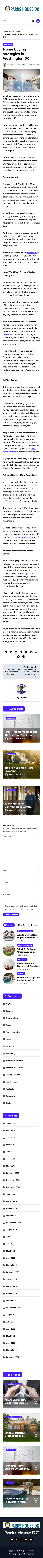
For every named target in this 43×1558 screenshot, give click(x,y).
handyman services (30, 573)
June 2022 (10, 1329)
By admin (10, 65)
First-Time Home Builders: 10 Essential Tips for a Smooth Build (21, 735)
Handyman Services (14, 1060)
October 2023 (12, 1215)
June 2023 (10, 1244)
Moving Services (13, 1074)
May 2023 (10, 1251)
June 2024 (10, 1194)
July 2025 (10, 1152)
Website (6, 894)
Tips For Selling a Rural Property (19, 769)
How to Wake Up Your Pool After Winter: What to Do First (28, 980)
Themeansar (28, 1554)
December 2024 (13, 1180)
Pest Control (11, 1082)
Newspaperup (14, 1554)
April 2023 (10, 1258)
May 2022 (10, 1336)
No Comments (34, 65)
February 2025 (12, 1173)
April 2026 (10, 1137)
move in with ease (11, 334)
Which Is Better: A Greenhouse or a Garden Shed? (26, 952)
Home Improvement (25, 931)
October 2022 (12, 1300)
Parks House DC (21, 1533)
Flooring (9, 1039)
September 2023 (13, 1222)
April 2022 (10, 1343)
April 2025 (10, 1159)
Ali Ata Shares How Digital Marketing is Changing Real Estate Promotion (28, 938)
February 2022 (12, 1357)
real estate (32, 252)
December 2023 (13, 1201)
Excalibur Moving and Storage (20, 537)
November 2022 (13, 1293)
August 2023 (11, 1229)
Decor (8, 1025)
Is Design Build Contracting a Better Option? (17, 807)
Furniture (10, 1046)
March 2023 (11, 1265)
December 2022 (13, 1286)
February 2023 (12, 1272)
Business (21, 974)
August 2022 (11, 1314)
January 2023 (12, 1279)
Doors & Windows (13, 1032)
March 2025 (11, 1166)
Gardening (10, 1053)
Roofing (9, 1103)
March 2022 (11, 1350)
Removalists (11, 1096)
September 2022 (13, 1307)
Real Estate (8, 44)
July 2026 (10, 1123)
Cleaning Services (13, 1018)
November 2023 (13, 1208)
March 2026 (11, 1144)
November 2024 (13, 1187)
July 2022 (10, 1322)
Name (6, 870)
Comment (8, 836)
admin (23, 697)
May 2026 (10, 1130)
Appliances (10, 1004)
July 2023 (10, 1237)
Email (6, 882)
